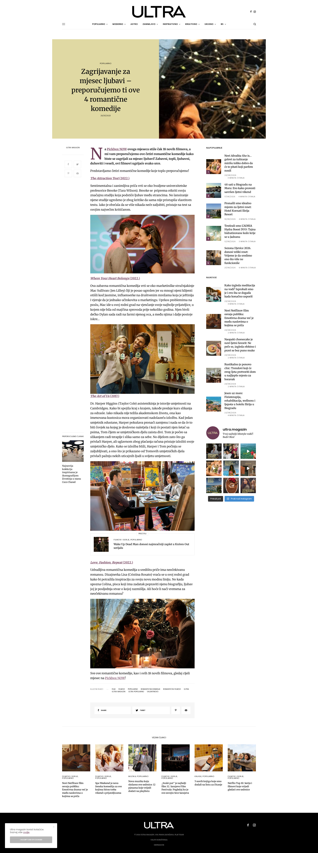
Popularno (105, 63)
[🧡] (248, 468)
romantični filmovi (172, 689)
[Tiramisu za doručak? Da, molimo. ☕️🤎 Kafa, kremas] (231, 485)
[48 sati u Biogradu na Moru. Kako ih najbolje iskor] (214, 485)
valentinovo (152, 692)
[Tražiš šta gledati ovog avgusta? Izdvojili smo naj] (248, 485)
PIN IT (144, 244)
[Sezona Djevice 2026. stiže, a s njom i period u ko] (214, 451)
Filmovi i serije (122, 539)
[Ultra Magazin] (159, 12)
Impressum (159, 845)
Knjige (198, 776)
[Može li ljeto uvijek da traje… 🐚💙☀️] (248, 451)
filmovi (121, 689)
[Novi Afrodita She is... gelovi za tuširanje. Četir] (231, 451)
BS (222, 24)
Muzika (132, 776)
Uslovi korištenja (159, 840)
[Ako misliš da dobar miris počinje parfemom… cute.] (214, 468)
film (113, 689)
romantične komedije (150, 689)
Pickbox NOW (117, 149)
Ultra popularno (136, 692)
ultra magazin (118, 692)
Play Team (179, 835)
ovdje (26, 832)
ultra (186, 689)
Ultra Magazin (73, 148)
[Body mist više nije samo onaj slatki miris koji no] (231, 468)
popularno (133, 689)
